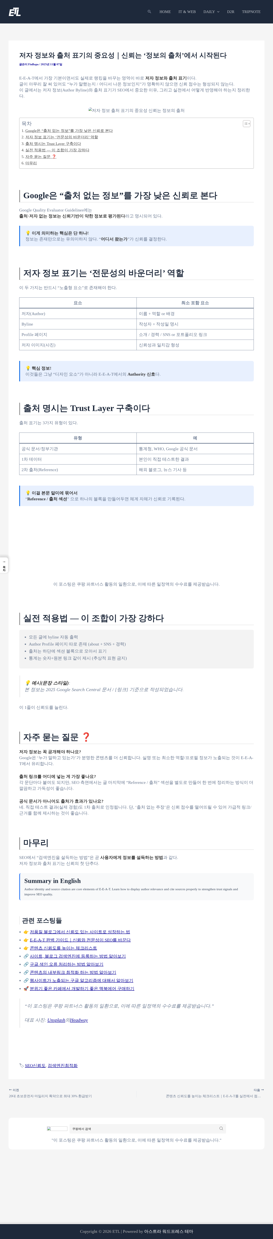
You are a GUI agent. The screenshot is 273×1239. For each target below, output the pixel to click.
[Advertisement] (136, 540)
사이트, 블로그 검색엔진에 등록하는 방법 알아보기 (78, 956)
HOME (165, 12)
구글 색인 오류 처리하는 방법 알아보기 (66, 964)
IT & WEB (187, 12)
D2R (230, 12)
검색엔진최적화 (63, 1065)
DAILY (209, 12)
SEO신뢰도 (35, 1065)
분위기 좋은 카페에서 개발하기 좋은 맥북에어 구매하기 (82, 988)
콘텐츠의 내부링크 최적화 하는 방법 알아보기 (73, 972)
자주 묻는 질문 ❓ (41, 157)
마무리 (31, 163)
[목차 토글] (244, 123)
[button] (149, 11)
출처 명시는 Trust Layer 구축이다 (53, 144)
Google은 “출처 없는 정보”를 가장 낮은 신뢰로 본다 (69, 131)
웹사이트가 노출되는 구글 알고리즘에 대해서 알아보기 (81, 980)
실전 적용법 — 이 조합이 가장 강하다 (57, 150)
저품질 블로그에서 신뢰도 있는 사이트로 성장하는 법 (80, 931)
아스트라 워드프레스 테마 (168, 1231)
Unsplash (56, 1020)
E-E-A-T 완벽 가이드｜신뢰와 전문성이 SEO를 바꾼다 (80, 940)
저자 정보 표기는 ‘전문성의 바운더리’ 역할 (61, 137)
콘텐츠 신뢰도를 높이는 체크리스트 (63, 948)
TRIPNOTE (251, 12)
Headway (79, 1020)
